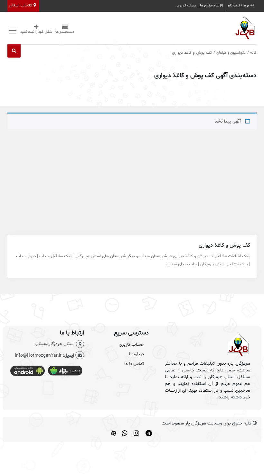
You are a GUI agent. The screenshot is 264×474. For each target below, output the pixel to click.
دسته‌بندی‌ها (64, 32)
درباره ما (136, 354)
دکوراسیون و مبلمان (231, 52)
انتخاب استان (21, 5)
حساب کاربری (187, 5)
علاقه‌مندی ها (210, 5)
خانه (253, 52)
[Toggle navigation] (11, 30)
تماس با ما (134, 364)
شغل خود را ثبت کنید (36, 32)
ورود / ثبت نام (239, 5)
